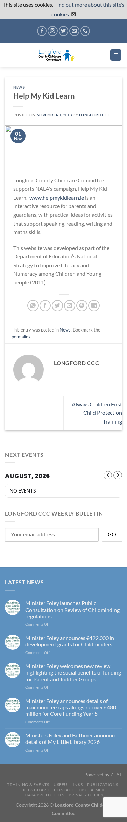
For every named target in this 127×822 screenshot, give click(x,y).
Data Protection (44, 794)
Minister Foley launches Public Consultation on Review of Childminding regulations (72, 609)
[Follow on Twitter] (63, 31)
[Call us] (85, 31)
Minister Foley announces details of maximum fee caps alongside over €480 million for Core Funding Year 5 (70, 707)
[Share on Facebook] (45, 305)
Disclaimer (92, 789)
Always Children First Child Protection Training (97, 413)
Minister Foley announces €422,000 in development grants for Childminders (69, 641)
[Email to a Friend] (69, 305)
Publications (102, 784)
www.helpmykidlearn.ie (56, 197)
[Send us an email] (74, 31)
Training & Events (28, 784)
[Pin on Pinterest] (81, 305)
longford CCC (95, 115)
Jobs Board (35, 789)
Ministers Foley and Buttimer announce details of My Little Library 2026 (71, 738)
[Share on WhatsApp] (33, 305)
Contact (64, 789)
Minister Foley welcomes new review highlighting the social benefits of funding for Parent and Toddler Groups (73, 672)
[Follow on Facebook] (42, 31)
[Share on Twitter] (57, 305)
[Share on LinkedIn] (94, 305)
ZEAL (116, 774)
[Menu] (115, 55)
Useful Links (68, 784)
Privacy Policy (86, 794)
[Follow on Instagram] (53, 31)
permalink (21, 336)
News (19, 87)
